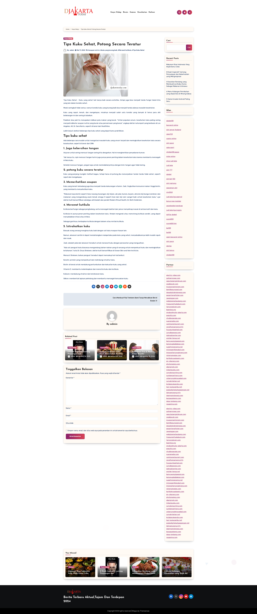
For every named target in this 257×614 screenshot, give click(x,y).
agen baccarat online (174, 237)
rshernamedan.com (173, 355)
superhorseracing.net (174, 347)
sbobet (168, 174)
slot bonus (170, 250)
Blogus (134, 611)
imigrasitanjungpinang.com (176, 353)
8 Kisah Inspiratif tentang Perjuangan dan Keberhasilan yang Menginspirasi (177, 74)
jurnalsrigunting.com (174, 373)
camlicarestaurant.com (175, 324)
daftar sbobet (171, 215)
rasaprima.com (171, 404)
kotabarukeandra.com (174, 384)
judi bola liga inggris (174, 210)
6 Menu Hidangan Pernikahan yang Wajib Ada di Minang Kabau (178, 93)
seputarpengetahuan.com (176, 281)
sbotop (168, 246)
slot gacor (170, 143)
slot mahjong (171, 183)
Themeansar (144, 611)
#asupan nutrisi (94, 50)
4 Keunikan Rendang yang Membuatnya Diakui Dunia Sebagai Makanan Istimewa (176, 84)
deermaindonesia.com (174, 396)
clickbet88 (170, 255)
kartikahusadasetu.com (175, 358)
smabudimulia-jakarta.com (176, 312)
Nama (68, 408)
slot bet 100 (170, 179)
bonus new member (173, 201)
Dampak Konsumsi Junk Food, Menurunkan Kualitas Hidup (111, 354)
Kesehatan (142, 12)
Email (68, 416)
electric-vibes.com (173, 275)
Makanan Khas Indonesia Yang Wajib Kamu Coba (177, 66)
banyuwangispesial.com (175, 341)
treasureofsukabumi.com (175, 304)
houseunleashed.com (174, 330)
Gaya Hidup (115, 12)
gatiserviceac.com (173, 278)
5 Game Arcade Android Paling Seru (178, 100)
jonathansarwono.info (174, 327)
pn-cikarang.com (172, 361)
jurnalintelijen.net (173, 381)
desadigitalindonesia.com (176, 292)
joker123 (169, 134)
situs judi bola (171, 161)
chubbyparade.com (173, 318)
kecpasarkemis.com (173, 398)
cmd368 (169, 192)
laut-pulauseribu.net (174, 387)
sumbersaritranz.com (174, 376)
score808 (169, 219)
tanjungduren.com (173, 307)
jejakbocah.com (172, 284)
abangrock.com (172, 367)
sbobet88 (169, 121)
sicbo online (170, 156)
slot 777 (169, 170)
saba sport (170, 147)
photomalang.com (173, 364)
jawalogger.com (172, 298)
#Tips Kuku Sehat (138, 50)
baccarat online (172, 125)
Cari (168, 41)
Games (133, 12)
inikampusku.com (172, 370)
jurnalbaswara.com (173, 333)
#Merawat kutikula (124, 50)
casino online (171, 139)
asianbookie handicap (174, 206)
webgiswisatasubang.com (176, 301)
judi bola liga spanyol (174, 197)
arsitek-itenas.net (173, 338)
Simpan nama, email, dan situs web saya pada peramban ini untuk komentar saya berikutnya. (103, 431)
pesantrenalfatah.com (174, 295)
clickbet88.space (172, 152)
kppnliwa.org (171, 310)
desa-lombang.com (173, 401)
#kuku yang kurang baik (108, 50)
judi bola (169, 165)
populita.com (171, 315)
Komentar (70, 378)
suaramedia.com (172, 321)
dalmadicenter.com (173, 335)
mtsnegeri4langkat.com (175, 350)
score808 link (171, 224)
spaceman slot (171, 188)
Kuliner (152, 12)
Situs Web (69, 423)
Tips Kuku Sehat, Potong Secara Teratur (102, 44)
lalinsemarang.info (173, 393)
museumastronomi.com (175, 287)
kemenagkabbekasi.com (175, 344)
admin (72, 50)
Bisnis (125, 12)
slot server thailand (173, 130)
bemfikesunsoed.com (174, 290)
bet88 (168, 228)
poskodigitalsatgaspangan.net (177, 390)
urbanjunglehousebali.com (176, 378)
